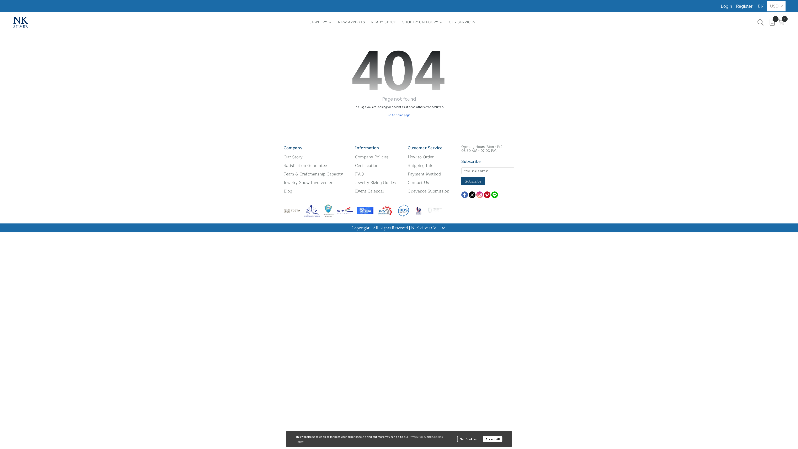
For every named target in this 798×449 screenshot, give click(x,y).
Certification (366, 165)
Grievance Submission (428, 191)
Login (726, 6)
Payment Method (424, 174)
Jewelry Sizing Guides (375, 182)
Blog (288, 191)
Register (744, 6)
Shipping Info (420, 165)
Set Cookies (468, 439)
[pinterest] (487, 194)
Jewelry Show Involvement (309, 182)
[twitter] (472, 194)
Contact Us (418, 182)
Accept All (493, 439)
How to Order (421, 157)
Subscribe (473, 181)
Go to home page (399, 115)
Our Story (293, 157)
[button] (761, 6)
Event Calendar (369, 191)
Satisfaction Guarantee (305, 165)
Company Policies (372, 157)
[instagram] (479, 194)
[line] (494, 194)
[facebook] (464, 194)
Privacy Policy (417, 436)
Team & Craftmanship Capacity (313, 174)
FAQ (359, 174)
